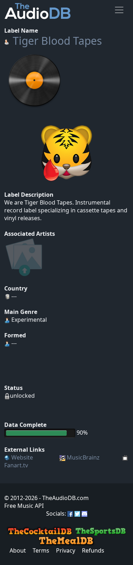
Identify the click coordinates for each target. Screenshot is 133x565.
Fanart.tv (16, 465)
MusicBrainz (83, 457)
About (18, 550)
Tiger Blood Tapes (57, 40)
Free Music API (24, 506)
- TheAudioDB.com (63, 498)
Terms (41, 550)
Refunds (93, 550)
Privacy (65, 550)
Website (22, 457)
